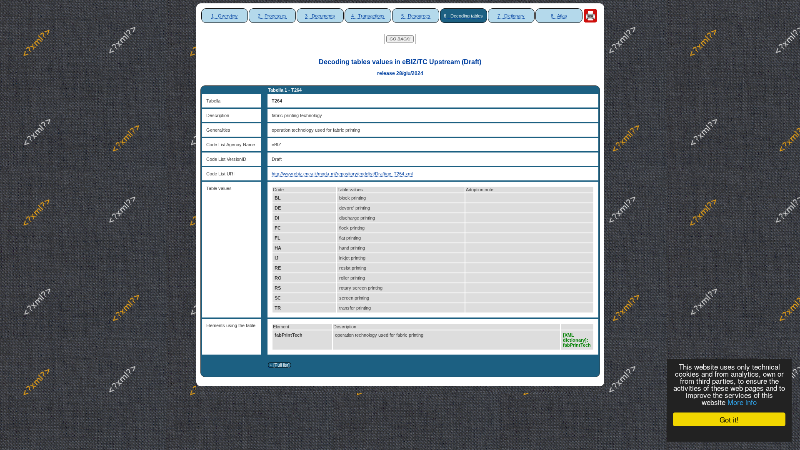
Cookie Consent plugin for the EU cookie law (729, 433)
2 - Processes (272, 15)
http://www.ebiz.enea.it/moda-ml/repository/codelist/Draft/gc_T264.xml (342, 173)
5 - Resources (415, 15)
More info (742, 402)
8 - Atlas (559, 15)
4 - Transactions (368, 15)
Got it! (729, 419)
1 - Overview (224, 15)
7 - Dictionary (511, 15)
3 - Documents (320, 15)
